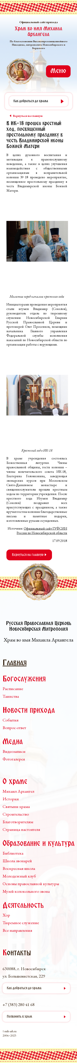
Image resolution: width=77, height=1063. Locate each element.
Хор (6, 915)
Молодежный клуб (19, 876)
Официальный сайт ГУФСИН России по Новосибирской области (42, 530)
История (11, 799)
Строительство (16, 814)
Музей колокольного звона (26, 891)
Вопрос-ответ (14, 727)
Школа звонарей (17, 861)
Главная (15, 663)
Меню (58, 71)
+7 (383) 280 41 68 (19, 1004)
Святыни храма (16, 806)
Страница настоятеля (21, 829)
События (10, 720)
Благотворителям (18, 821)
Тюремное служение (21, 922)
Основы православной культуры (31, 883)
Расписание (13, 688)
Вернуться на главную (28, 555)
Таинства (11, 696)
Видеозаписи (14, 751)
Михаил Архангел (18, 791)
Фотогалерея (14, 759)
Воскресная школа (19, 868)
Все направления (17, 930)
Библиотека (13, 853)
